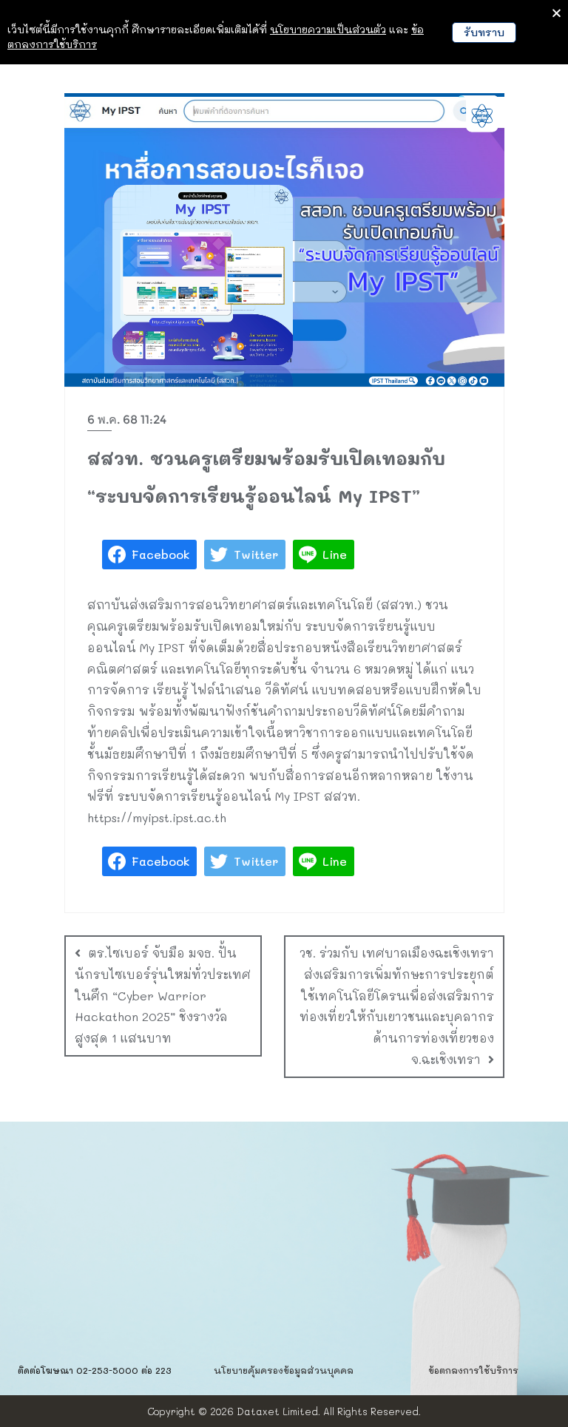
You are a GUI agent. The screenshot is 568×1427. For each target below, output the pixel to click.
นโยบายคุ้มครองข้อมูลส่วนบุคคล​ (284, 1370)
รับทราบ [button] (484, 32)
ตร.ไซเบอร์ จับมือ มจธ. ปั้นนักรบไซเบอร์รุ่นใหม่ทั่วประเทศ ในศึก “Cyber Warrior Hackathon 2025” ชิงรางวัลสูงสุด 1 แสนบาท (163, 995)
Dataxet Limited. (278, 1411)
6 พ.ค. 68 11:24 (126, 420)
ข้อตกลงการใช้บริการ (473, 1370)
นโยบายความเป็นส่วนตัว (328, 29)
